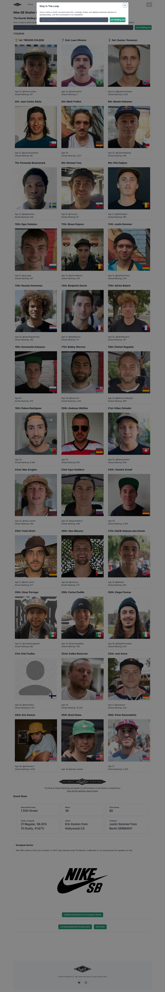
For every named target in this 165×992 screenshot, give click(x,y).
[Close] (125, 5)
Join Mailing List (117, 19)
